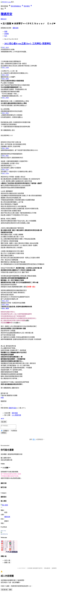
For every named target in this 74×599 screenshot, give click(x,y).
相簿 (5, 31)
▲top (2, 418)
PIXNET (23, 568)
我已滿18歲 (4, 589)
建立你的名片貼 (4, 534)
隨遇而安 (6, 14)
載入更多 (3, 422)
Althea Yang (3, 530)
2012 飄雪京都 (16, 415)
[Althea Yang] (1, 532)
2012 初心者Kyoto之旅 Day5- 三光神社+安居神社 (27, 43)
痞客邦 (11, 408)
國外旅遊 (15, 413)
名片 (5, 36)
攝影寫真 (15, 28)
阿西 (2, 397)
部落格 (6, 33)
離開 (10, 589)
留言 (14, 408)
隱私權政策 (47, 568)
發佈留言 (3, 433)
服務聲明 (54, 568)
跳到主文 (3, 19)
